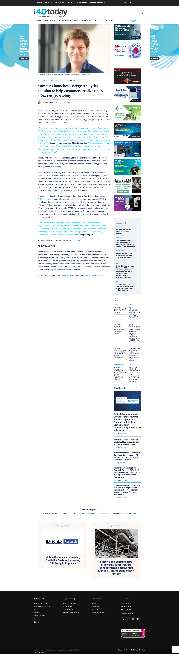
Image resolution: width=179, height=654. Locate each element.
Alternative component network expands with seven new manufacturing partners (125, 256)
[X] (85, 103)
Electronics (120, 250)
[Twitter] (142, 3)
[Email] (104, 103)
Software (48, 80)
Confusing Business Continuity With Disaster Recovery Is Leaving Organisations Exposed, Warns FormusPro (120, 373)
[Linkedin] (125, 3)
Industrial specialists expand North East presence (123, 231)
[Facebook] (131, 3)
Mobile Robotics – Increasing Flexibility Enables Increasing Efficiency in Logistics (62, 560)
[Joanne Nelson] (40, 102)
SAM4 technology (46, 199)
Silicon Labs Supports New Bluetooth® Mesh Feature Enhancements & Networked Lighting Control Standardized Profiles (116, 567)
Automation (120, 227)
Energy (60, 80)
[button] (142, 12)
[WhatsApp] (95, 103)
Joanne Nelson (48, 102)
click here (76, 240)
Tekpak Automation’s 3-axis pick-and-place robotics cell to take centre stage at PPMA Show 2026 (125, 243)
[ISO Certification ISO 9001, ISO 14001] (133, 633)
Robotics (119, 237)
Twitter (100, 275)
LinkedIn (89, 275)
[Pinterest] (90, 103)
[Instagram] (136, 3)
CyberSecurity (118, 364)
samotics (66, 275)
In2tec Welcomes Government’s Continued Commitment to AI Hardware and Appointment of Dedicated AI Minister (134, 354)
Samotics (42, 110)
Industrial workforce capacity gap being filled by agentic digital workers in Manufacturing (125, 287)
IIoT (130, 364)
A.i (39, 80)
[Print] (109, 103)
